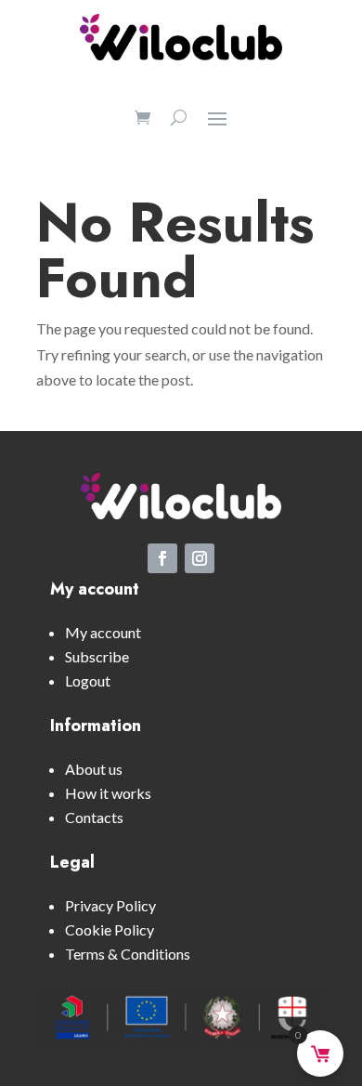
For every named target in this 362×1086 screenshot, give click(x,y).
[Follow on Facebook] (162, 558)
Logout (87, 680)
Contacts (94, 817)
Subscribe (97, 656)
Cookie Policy (109, 929)
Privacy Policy (110, 905)
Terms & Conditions (127, 953)
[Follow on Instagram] (199, 558)
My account (103, 632)
